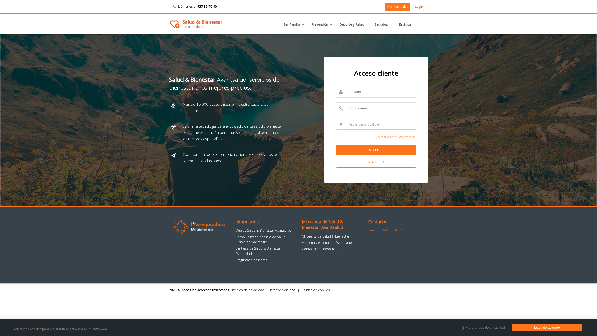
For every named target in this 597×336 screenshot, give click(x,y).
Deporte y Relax (351, 24)
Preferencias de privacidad (485, 327)
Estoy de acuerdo (547, 327)
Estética (405, 24)
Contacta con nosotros (319, 249)
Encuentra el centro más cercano (327, 242)
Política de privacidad (248, 290)
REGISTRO (376, 162)
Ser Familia (292, 24)
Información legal (283, 290)
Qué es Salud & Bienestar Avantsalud (263, 230)
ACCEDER (376, 150)
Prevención (319, 24)
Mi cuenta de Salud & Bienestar (325, 236)
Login (419, 6)
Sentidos (381, 24)
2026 (173, 290)
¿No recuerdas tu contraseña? (395, 137)
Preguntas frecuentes (251, 260)
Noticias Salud (398, 6)
